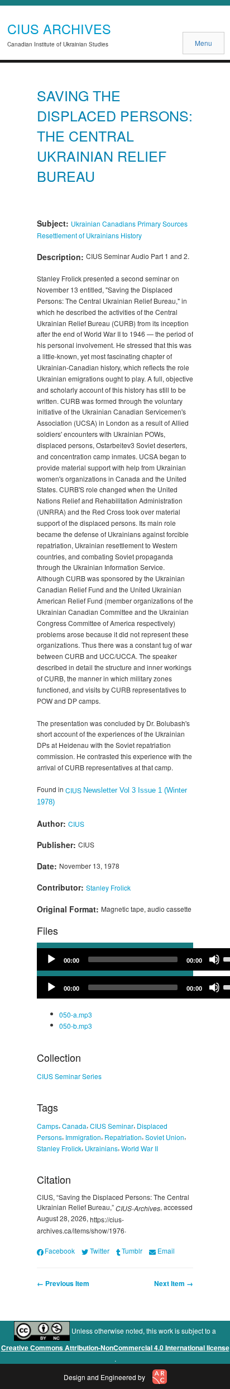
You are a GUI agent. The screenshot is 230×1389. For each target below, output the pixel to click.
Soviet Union (164, 1137)
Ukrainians (101, 1147)
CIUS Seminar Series (69, 1075)
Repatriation (123, 1137)
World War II (139, 1147)
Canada (74, 1126)
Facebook (60, 1250)
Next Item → (173, 1283)
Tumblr (132, 1250)
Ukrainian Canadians (103, 223)
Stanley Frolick (108, 887)
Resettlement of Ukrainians (78, 235)
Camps (48, 1126)
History (131, 235)
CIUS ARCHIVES (59, 28)
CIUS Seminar (111, 1126)
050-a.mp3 (75, 1014)
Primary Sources (162, 223)
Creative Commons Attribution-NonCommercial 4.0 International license (115, 1348)
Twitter (99, 1250)
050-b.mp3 (75, 1025)
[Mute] (214, 959)
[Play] (51, 959)
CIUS (74, 789)
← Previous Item (63, 1283)
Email (165, 1250)
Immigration (83, 1137)
